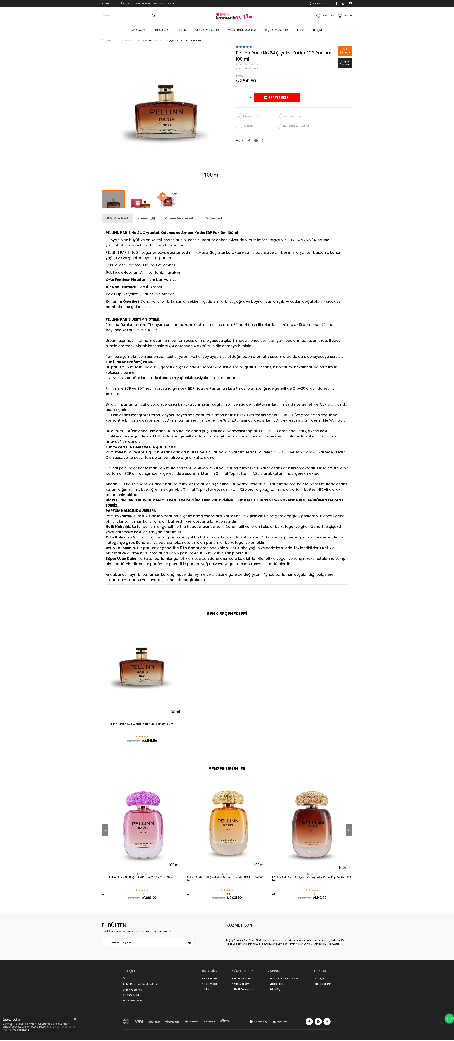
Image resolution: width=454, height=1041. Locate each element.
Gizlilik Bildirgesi (242, 978)
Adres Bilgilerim (278, 989)
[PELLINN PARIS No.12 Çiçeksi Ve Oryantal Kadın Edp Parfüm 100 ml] (312, 825)
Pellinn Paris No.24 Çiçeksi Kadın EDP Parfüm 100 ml (141, 724)
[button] (137, 874)
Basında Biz (210, 978)
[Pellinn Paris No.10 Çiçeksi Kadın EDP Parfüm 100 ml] (142, 825)
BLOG (300, 30)
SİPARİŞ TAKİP (320, 3)
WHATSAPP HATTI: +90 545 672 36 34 (155, 3)
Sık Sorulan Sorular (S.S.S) (284, 978)
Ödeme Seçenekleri (179, 218)
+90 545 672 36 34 (133, 1000)
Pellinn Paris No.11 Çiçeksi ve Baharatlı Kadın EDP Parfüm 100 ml (225, 879)
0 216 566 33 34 (131, 995)
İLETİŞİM (125, 3)
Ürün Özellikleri (117, 218)
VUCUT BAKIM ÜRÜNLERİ (242, 30)
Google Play (260, 1021)
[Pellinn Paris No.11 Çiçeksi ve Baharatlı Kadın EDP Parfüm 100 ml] (227, 825)
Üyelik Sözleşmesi (243, 989)
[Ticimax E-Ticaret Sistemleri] (227, 1035)
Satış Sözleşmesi (243, 983)
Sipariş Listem (322, 978)
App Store (282, 1021)
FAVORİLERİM (328, 15)
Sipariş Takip (276, 983)
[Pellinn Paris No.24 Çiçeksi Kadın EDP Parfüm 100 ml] (142, 670)
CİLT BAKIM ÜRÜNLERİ (207, 30)
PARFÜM (181, 30)
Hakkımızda (210, 983)
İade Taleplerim (323, 983)
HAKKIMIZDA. (108, 3)
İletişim (207, 989)
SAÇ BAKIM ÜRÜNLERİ (276, 30)
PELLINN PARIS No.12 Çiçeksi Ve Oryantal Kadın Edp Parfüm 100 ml (311, 879)
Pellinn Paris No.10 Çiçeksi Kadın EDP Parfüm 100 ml (141, 877)
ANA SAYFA (138, 30)
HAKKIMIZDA (161, 30)
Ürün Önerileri (212, 218)
